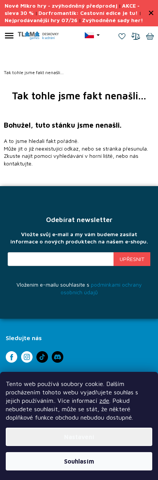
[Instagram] (27, 357)
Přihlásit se (132, 259)
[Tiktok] (42, 357)
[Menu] (9, 37)
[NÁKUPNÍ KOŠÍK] (150, 37)
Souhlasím (79, 461)
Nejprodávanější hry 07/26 (41, 20)
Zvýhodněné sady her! (112, 20)
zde (104, 400)
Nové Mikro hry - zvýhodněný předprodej (61, 5)
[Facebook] (11, 357)
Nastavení (79, 436)
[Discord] (57, 357)
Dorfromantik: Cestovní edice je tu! (88, 13)
